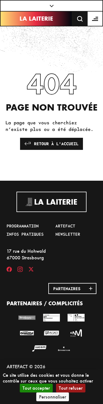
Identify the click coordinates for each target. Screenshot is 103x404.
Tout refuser (71, 388)
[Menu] (95, 18)
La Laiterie (36, 18)
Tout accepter (36, 388)
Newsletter (67, 234)
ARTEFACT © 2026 (26, 366)
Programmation (23, 226)
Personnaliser (52, 397)
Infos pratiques (25, 234)
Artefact (65, 226)
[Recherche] (80, 18)
